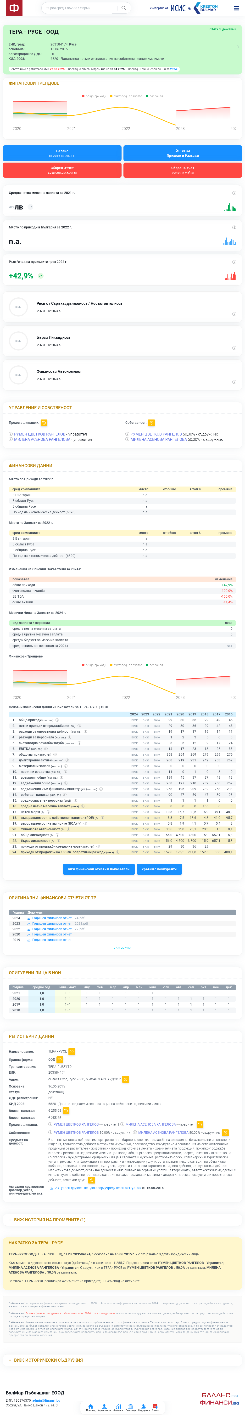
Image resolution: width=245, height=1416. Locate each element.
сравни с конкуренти (159, 869)
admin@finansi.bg (46, 1400)
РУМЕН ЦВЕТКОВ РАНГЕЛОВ (39, 434)
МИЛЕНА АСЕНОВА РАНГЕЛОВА (42, 439)
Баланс (62, 153)
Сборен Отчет (62, 170)
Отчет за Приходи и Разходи (183, 153)
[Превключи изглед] (238, 46)
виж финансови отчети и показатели (99, 869)
